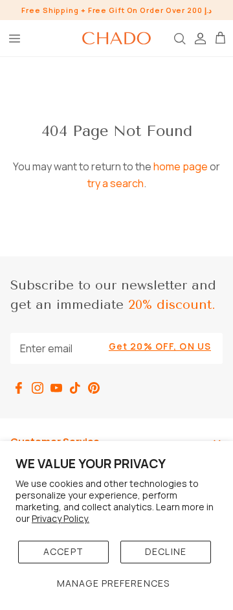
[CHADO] (116, 38)
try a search (115, 183)
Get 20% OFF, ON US (160, 346)
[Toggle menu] (14, 38)
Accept (63, 551)
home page (180, 166)
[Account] (199, 38)
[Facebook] (19, 388)
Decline (165, 551)
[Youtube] (56, 388)
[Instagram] (37, 388)
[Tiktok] (75, 388)
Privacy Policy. (60, 518)
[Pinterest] (94, 388)
